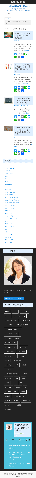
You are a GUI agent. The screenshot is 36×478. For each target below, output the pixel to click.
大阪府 (24, 365)
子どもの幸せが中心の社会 (12, 374)
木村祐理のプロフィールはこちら (14, 298)
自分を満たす (8, 405)
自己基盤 (19, 405)
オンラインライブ (9, 208)
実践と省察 (8, 378)
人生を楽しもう (17, 360)
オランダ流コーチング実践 (12, 202)
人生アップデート (9, 224)
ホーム (7, 19)
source (6, 181)
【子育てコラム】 (9, 168)
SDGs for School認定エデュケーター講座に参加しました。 (22, 100)
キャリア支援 (8, 213)
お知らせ (7, 210)
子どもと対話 (8, 369)
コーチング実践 (9, 216)
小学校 (7, 383)
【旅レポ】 (8, 171)
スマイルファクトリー (11, 218)
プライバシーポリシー (16, 474)
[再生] (6, 440)
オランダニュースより (11, 192)
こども (15, 311)
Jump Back (27, 440)
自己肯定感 (8, 409)
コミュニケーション (10, 347)
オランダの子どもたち (11, 320)
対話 (23, 378)
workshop (7, 187)
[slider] (13, 439)
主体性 (7, 360)
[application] (18, 440)
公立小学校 (8, 365)
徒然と (6, 232)
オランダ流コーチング (11, 334)
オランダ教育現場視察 (22, 325)
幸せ (14, 383)
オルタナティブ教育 (10, 205)
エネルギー (8, 189)
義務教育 (7, 396)
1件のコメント (25, 105)
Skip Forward (29, 440)
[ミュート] (20, 440)
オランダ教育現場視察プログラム (14, 197)
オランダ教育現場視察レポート (13, 200)
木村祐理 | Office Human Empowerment (22, 473)
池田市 (23, 391)
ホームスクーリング (10, 221)
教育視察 (18, 387)
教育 (21, 383)
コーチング (23, 347)
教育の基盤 (8, 387)
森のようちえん (9, 240)
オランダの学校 (9, 194)
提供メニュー (8, 234)
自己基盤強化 (8, 242)
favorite (7, 176)
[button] (18, 447)
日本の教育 (8, 237)
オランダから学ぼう (19, 316)
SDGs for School (9, 179)
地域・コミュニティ (10, 226)
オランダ (7, 316)
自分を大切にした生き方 (11, 400)
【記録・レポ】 (9, 173)
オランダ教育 (8, 325)
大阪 (17, 365)
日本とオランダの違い (11, 391)
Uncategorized (8, 184)
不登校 (22, 356)
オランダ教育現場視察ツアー (13, 329)
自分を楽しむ (26, 400)
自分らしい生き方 (19, 396)
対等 (17, 378)
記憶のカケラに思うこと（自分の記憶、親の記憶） (22, 36)
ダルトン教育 (21, 351)
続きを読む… (27, 50)
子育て (6, 229)
